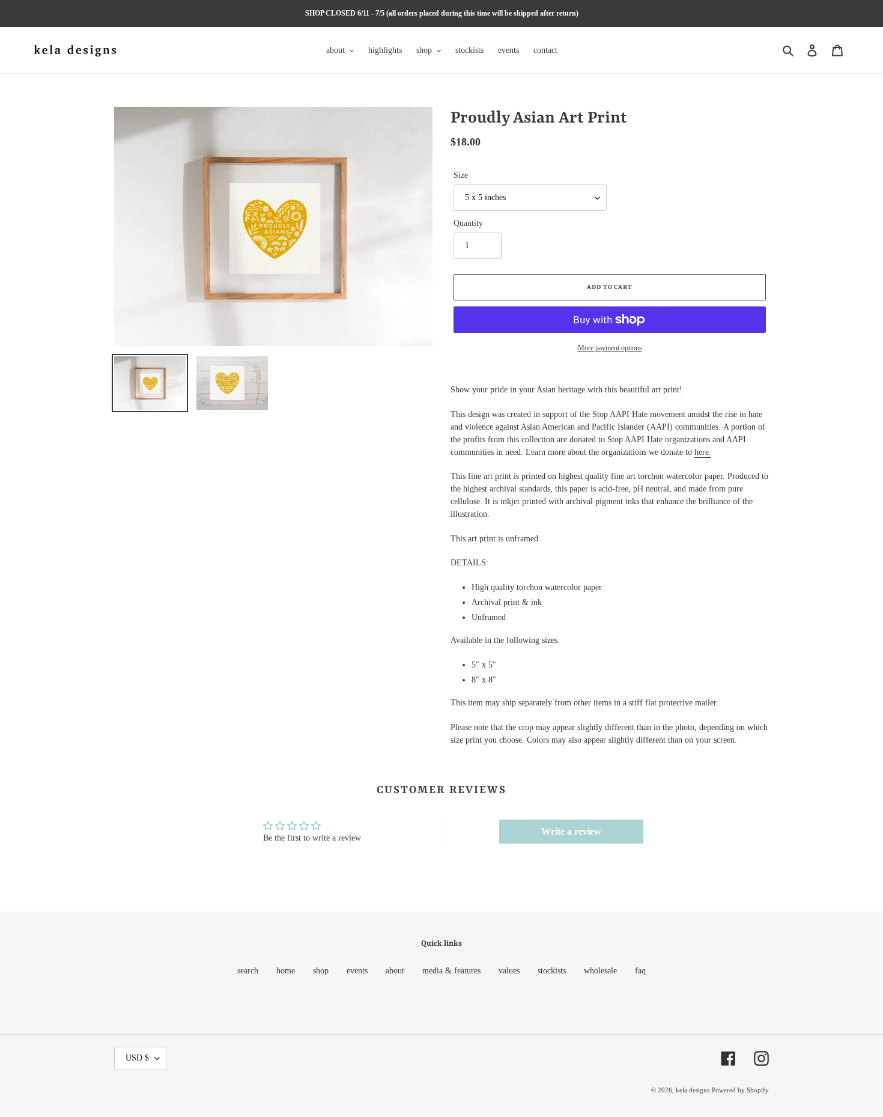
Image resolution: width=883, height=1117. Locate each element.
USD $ (137, 1057)
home (285, 970)
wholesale (600, 970)
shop (321, 970)
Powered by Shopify (740, 1090)
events (357, 970)
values (509, 970)
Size (461, 175)
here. (702, 452)
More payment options (610, 348)
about (395, 970)
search (247, 970)
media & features (451, 970)
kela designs (692, 1090)
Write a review (571, 831)
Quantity (468, 223)
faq (640, 970)
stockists (552, 970)
